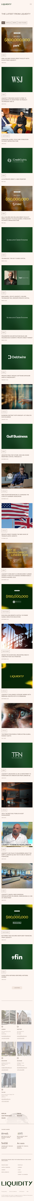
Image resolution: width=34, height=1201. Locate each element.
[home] (6, 4)
